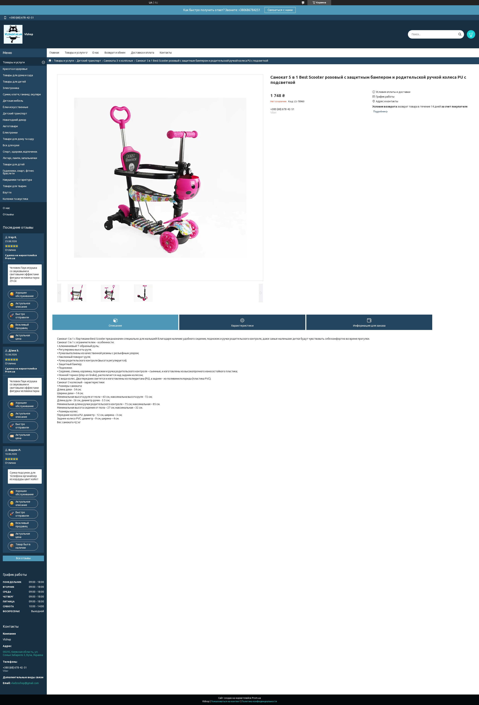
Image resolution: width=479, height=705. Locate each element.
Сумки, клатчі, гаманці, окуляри (22, 94)
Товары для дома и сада (18, 75)
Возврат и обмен (115, 52)
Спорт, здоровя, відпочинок (20, 151)
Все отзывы (23, 558)
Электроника (11, 88)
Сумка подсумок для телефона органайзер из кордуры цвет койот (24, 476)
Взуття (7, 192)
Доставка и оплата (142, 52)
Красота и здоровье (15, 68)
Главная (54, 52)
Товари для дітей (14, 164)
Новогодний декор (14, 119)
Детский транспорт (89, 60)
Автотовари (10, 126)
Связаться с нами (280, 10)
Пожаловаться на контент (225, 701)
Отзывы (8, 214)
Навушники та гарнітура (17, 179)
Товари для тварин (14, 186)
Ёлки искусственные (15, 107)
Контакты (166, 52)
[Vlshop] (13, 34)
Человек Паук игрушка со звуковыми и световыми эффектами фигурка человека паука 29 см (24, 274)
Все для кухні (11, 145)
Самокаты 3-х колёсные (118, 60)
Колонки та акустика (15, 198)
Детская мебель (13, 100)
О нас (95, 52)
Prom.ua (256, 698)
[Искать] (460, 34)
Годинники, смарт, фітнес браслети (18, 172)
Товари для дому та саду (18, 138)
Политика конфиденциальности (259, 701)
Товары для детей (14, 81)
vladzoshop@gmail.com (25, 683)
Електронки (10, 132)
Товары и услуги (75, 52)
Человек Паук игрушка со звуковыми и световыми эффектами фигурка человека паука (24, 386)
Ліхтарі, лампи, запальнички (20, 158)
